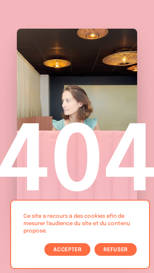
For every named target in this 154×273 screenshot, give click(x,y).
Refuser (115, 250)
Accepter (67, 250)
